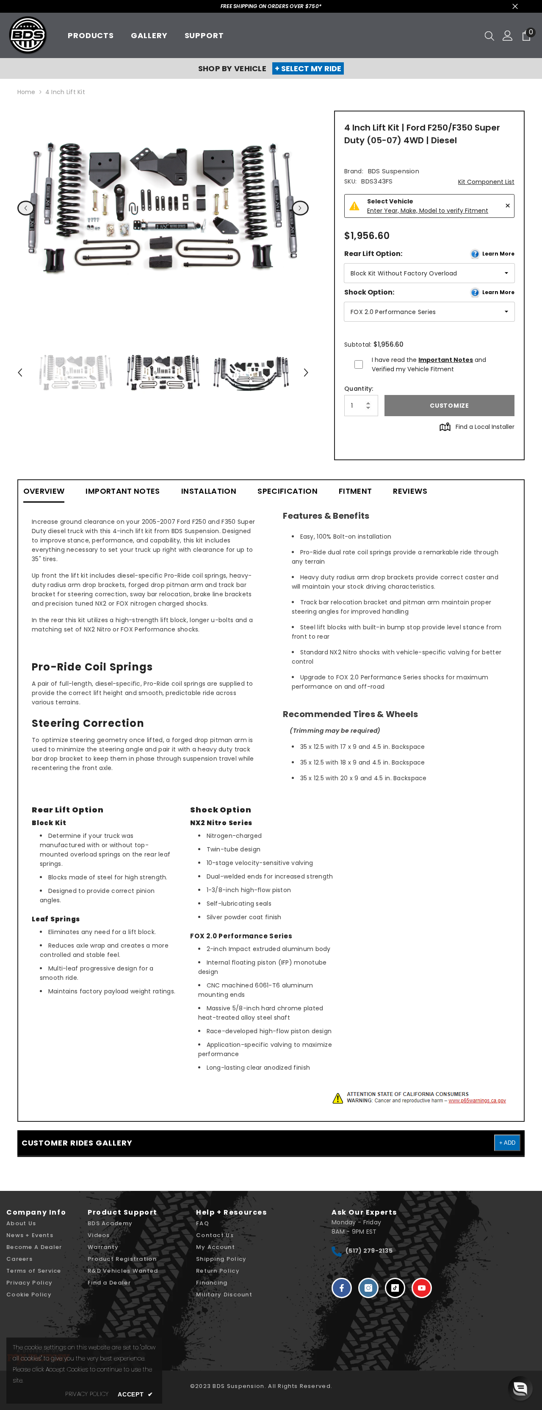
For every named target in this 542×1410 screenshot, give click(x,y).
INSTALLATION (208, 491)
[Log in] (508, 36)
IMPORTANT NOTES (123, 491)
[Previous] (25, 207)
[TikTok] (395, 1288)
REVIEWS (410, 491)
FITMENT (355, 491)
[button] (520, 1388)
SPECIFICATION (287, 491)
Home (26, 92)
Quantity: (358, 388)
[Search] (489, 36)
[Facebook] (342, 1288)
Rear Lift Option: (429, 254)
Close (515, 6)
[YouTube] (422, 1288)
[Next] (300, 207)
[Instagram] (368, 1288)
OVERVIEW (44, 491)
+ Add (507, 1143)
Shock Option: (429, 292)
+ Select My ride (308, 68)
